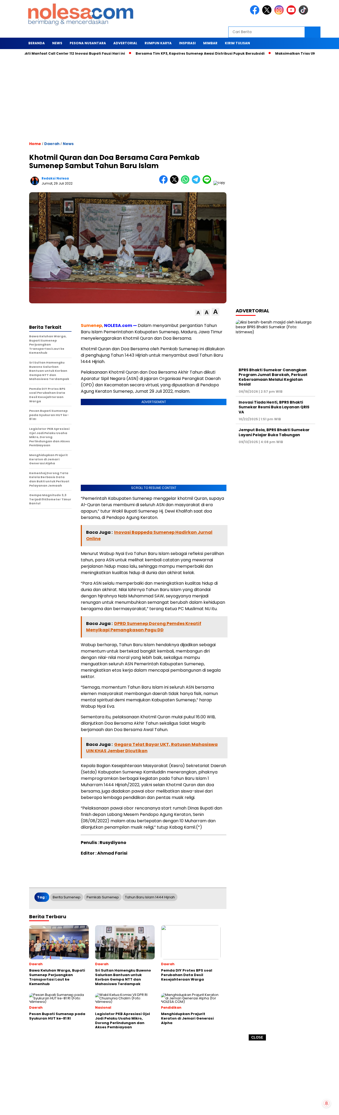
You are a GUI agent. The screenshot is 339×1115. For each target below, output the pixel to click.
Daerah (52, 143)
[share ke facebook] (164, 183)
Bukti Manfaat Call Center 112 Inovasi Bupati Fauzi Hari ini (55, 53)
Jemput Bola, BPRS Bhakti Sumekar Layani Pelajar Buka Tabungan (274, 432)
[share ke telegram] (197, 183)
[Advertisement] (169, 1078)
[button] (198, 313)
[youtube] (292, 13)
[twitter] (267, 13)
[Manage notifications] (326, 1103)
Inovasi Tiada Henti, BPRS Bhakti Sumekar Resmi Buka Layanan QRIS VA (274, 407)
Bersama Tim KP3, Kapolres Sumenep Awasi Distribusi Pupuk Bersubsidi (182, 53)
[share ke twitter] (175, 183)
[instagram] (280, 13)
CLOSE (257, 1037)
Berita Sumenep (67, 897)
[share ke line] (208, 183)
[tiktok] (304, 13)
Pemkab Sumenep (103, 897)
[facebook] (255, 13)
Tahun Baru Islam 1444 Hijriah (150, 897)
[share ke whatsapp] (186, 183)
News (68, 143)
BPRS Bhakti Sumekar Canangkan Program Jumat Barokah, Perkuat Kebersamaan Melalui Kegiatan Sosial (273, 377)
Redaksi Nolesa (55, 178)
